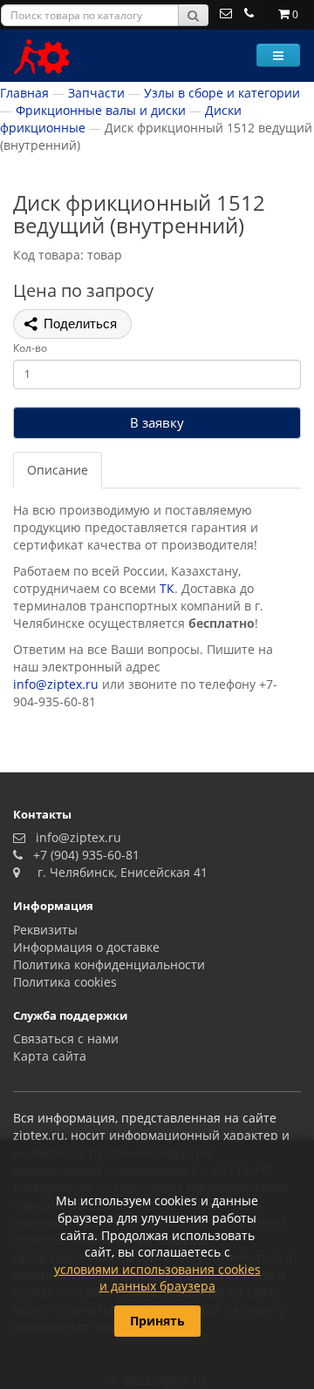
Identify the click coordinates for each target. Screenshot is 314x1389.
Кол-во (30, 348)
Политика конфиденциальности (109, 964)
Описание (57, 470)
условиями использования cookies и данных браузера (157, 1278)
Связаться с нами (66, 1038)
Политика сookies (65, 982)
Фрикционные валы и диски (101, 110)
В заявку (157, 422)
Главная (24, 92)
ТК (167, 588)
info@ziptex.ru (56, 684)
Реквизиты (45, 929)
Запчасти (96, 92)
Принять (157, 1320)
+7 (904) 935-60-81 (83, 854)
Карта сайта (49, 1056)
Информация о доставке (86, 947)
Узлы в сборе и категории (222, 92)
